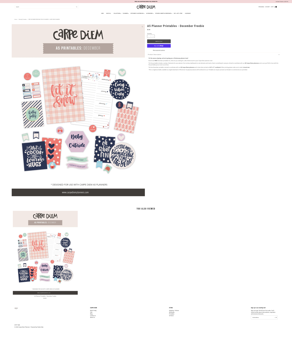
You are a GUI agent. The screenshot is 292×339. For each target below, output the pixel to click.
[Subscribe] (276, 317)
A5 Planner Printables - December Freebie (45, 296)
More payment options (159, 50)
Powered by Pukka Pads (37, 327)
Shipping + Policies (174, 310)
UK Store (171, 315)
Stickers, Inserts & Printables (163, 13)
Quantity (149, 33)
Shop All (108, 13)
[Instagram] (18, 325)
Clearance (188, 13)
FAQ (91, 312)
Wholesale (261, 6)
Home (15, 19)
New (102, 13)
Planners (125, 13)
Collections (117, 13)
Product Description (154, 54)
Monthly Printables (23, 19)
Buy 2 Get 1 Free (178, 13)
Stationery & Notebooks (136, 13)
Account (267, 6)
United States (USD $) (282, 1)
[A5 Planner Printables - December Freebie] (45, 253)
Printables (171, 314)
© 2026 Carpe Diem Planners (22, 327)
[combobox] (47, 7)
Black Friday (93, 310)
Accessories (149, 13)
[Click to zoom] (142, 26)
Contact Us (93, 315)
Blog (91, 314)
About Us (92, 317)
